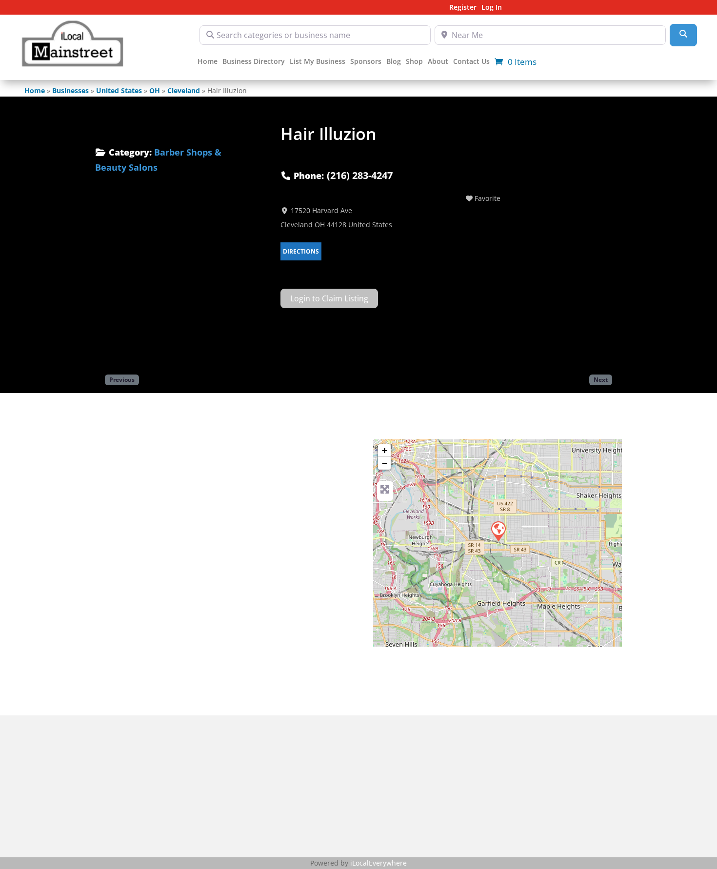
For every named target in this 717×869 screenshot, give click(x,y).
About (438, 62)
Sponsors (365, 62)
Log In (491, 8)
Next (601, 379)
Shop (414, 62)
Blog (393, 62)
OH (154, 90)
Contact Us (471, 62)
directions (301, 251)
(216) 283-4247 (360, 175)
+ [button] (384, 450)
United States (119, 90)
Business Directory (253, 62)
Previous (122, 379)
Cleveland (183, 90)
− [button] (384, 463)
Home (208, 62)
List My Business (317, 62)
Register (463, 8)
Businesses (70, 90)
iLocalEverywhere (378, 863)
